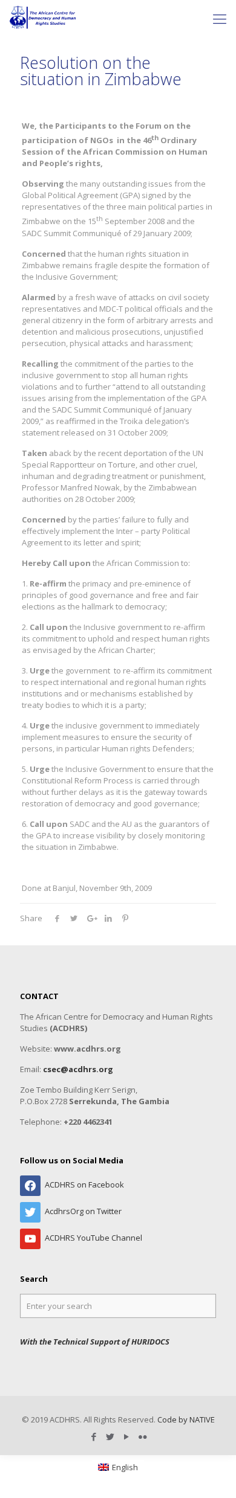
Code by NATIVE (186, 1419)
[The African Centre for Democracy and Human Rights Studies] (43, 18)
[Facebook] (93, 1436)
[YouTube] (126, 1436)
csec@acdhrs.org (78, 1069)
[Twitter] (109, 1436)
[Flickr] (142, 1436)
